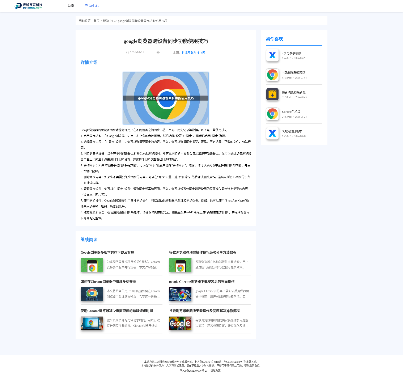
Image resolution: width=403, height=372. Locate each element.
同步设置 (95, 188)
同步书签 (160, 130)
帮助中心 (109, 20)
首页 (96, 20)
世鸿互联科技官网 (193, 52)
